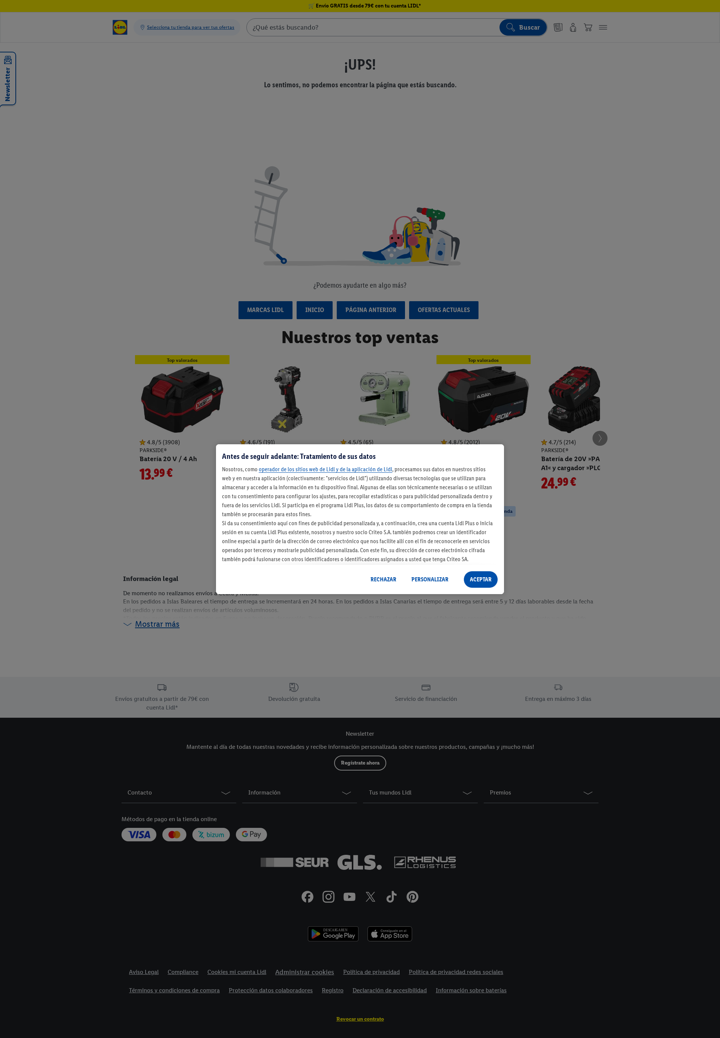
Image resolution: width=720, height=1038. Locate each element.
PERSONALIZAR (429, 579)
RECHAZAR (383, 579)
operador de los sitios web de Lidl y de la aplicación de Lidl (325, 469)
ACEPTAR (481, 579)
